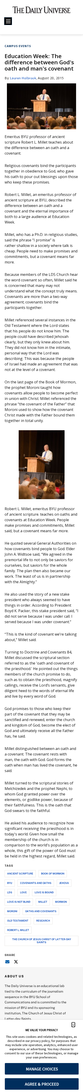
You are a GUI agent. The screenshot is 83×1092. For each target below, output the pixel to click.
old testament (17, 920)
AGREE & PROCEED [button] (42, 1084)
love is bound (44, 892)
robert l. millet (18, 929)
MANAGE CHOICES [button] (42, 1069)
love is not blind (18, 901)
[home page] (41, 11)
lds (9, 892)
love (23, 892)
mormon (61, 901)
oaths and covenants (40, 911)
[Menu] (8, 21)
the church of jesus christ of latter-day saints (41, 941)
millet (42, 901)
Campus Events (18, 46)
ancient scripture (20, 873)
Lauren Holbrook (23, 78)
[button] (73, 1024)
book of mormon (52, 873)
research (43, 920)
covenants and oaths (35, 882)
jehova (64, 882)
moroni (12, 911)
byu (9, 882)
